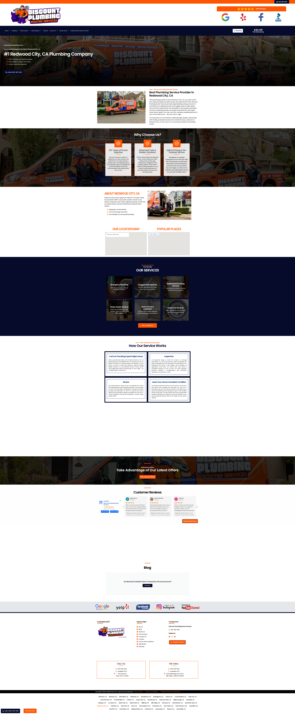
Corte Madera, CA (180, 697)
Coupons (45, 31)
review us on (114, 511)
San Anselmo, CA (144, 706)
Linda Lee (181, 498)
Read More (147, 585)
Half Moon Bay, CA (165, 700)
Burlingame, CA (158, 697)
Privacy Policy (138, 692)
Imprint (119, 691)
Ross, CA (134, 706)
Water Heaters (35, 31)
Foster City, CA (140, 700)
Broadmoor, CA (146, 697)
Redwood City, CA (103, 706)
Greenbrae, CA (152, 700)
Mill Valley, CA (155, 703)
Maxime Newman (158, 498)
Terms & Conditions (151, 692)
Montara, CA (166, 703)
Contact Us (53, 31)
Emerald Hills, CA (119, 700)
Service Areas (63, 31)
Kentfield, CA (190, 700)
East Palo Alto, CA (106, 700)
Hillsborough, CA (178, 700)
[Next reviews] (196, 506)
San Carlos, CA (168, 706)
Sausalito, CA (193, 706)
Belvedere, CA (123, 697)
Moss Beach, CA (177, 703)
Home (6, 31)
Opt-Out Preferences (127, 691)
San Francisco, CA (181, 706)
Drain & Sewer (24, 31)
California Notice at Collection (170, 692)
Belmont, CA (113, 697)
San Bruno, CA (157, 706)
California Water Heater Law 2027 (79, 31)
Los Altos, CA (112, 703)
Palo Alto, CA (125, 706)
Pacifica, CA (115, 706)
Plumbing (14, 31)
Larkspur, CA (102, 703)
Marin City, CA (123, 703)
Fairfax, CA (130, 700)
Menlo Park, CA (134, 703)
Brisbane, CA (135, 697)
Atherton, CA (102, 697)
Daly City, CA (192, 697)
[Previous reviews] (124, 506)
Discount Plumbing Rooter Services (111, 504)
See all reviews (104, 511)
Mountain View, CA (191, 703)
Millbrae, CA (145, 703)
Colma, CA (169, 697)
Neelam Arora (133, 498)
